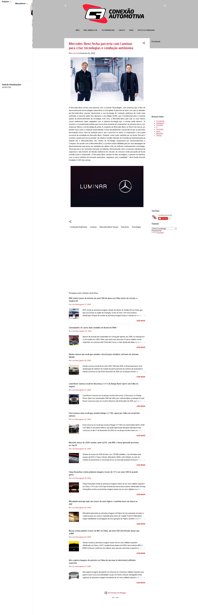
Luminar (93, 227)
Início (78, 30)
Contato (122, 30)
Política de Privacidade (146, 30)
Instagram (160, 123)
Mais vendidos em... (91, 30)
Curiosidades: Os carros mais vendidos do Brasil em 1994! (92, 327)
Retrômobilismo (108, 30)
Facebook (160, 121)
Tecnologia (136, 227)
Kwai (158, 131)
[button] (143, 43)
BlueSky (159, 134)
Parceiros (125, 227)
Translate (160, 233)
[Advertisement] (159, 173)
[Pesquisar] (165, 6)
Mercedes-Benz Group (109, 227)
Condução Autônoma (78, 227)
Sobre (131, 30)
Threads (159, 125)
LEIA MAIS (141, 321)
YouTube (160, 129)
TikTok (158, 136)
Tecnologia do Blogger (116, 593)
